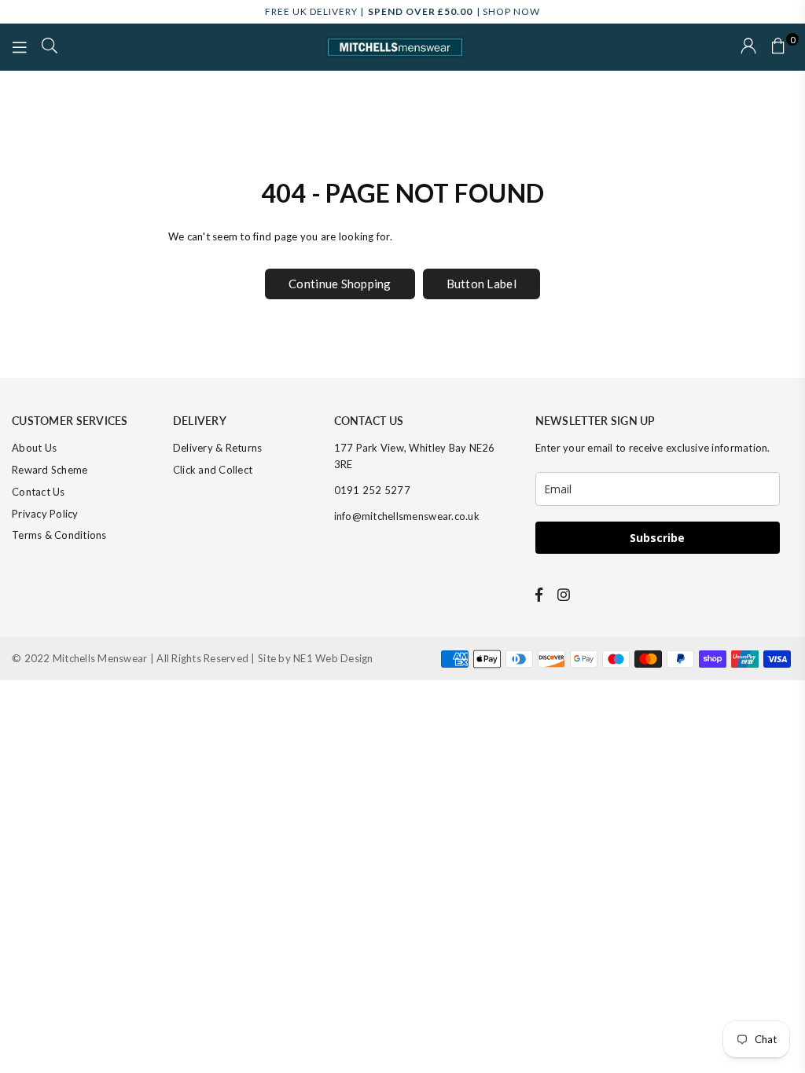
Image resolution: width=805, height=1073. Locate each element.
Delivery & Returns (218, 447)
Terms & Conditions (59, 535)
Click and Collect (212, 469)
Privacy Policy (45, 513)
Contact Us (38, 491)
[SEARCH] (49, 47)
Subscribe (657, 537)
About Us (34, 447)
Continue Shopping (340, 283)
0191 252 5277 (372, 490)
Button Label (481, 283)
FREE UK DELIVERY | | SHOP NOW (402, 11)
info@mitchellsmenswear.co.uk (407, 516)
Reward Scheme (49, 469)
